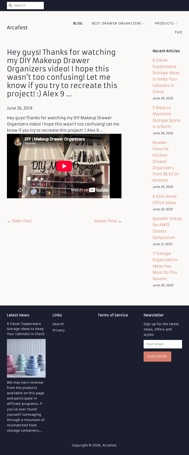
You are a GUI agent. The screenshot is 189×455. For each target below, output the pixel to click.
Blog (78, 23)
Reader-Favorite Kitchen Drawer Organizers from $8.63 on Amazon (166, 161)
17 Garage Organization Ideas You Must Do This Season (165, 266)
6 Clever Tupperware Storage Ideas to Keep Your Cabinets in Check (25, 329)
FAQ (178, 32)
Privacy (59, 330)
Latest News (18, 315)
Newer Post (105, 221)
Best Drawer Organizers (117, 23)
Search (58, 324)
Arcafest (109, 445)
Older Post (22, 221)
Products (165, 23)
